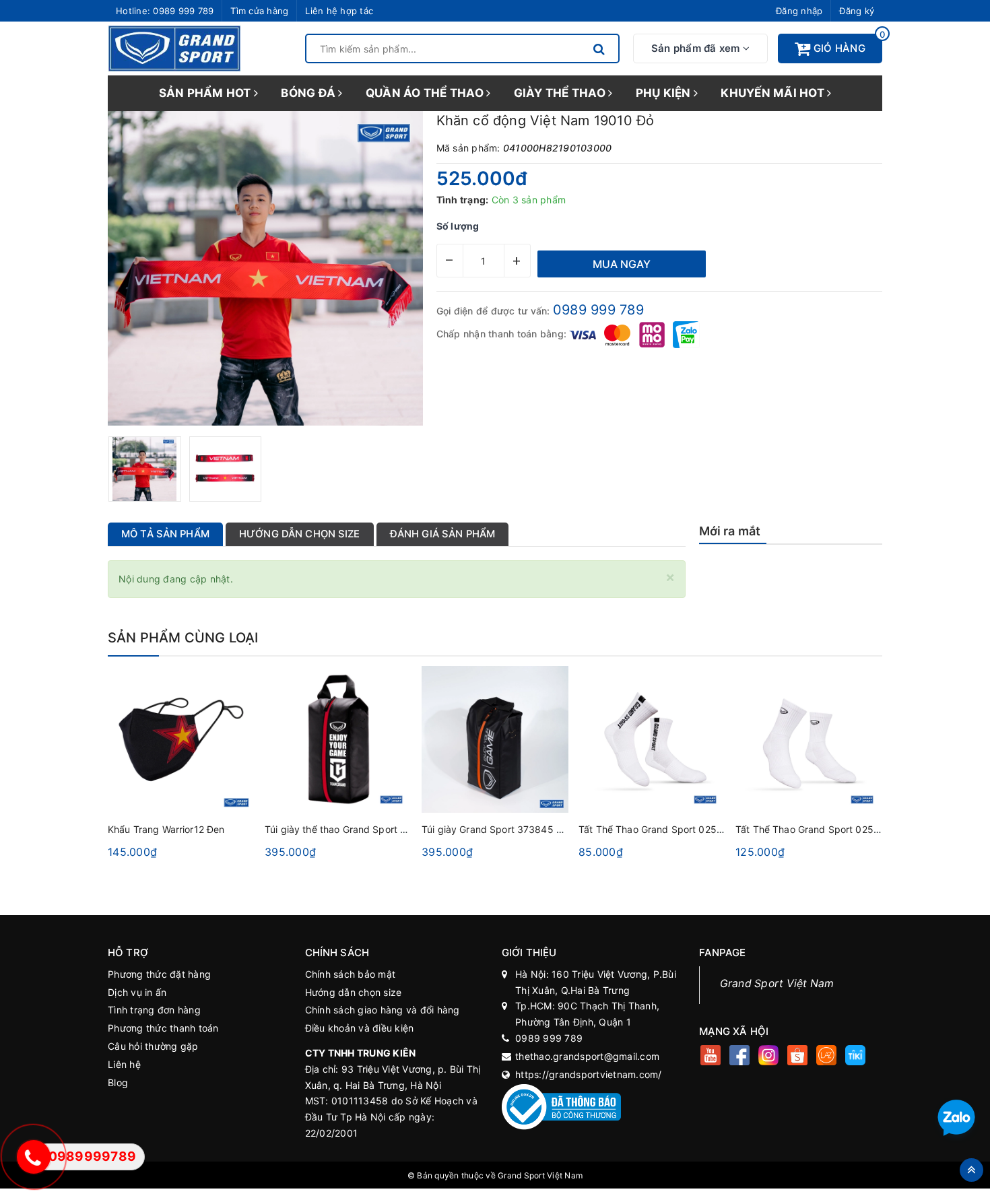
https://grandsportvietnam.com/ (588, 1074)
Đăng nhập (799, 10)
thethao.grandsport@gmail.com (587, 1056)
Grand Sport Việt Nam (777, 983)
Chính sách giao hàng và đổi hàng (382, 1009)
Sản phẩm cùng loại (183, 638)
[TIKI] (855, 1057)
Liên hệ (124, 1064)
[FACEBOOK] (740, 1057)
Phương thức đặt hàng (159, 974)
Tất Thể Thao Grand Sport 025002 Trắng (827, 829)
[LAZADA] (826, 1057)
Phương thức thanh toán (163, 1028)
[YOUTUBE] (711, 1057)
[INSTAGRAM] (769, 1057)
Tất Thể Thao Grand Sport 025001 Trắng (670, 829)
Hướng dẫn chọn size (353, 992)
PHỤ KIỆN (665, 93)
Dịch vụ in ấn (137, 992)
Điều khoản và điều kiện (359, 1028)
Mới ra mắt (730, 531)
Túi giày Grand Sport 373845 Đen (498, 829)
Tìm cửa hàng (259, 10)
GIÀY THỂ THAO (561, 93)
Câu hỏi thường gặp (153, 1046)
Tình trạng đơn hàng (154, 1009)
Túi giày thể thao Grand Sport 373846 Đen (361, 829)
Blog (118, 1082)
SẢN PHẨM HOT (206, 93)
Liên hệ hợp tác (339, 10)
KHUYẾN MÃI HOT (774, 93)
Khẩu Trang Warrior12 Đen (166, 829)
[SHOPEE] (798, 1057)
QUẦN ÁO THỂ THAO (426, 93)
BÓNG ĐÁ (309, 93)
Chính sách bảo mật (350, 974)
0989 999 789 (183, 10)
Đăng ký (856, 10)
